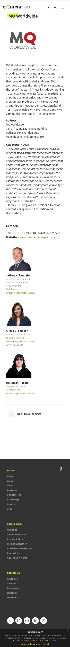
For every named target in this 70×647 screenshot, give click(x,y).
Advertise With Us (17, 557)
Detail (46, 644)
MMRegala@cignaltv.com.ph (20, 393)
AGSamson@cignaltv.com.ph (20, 341)
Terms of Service (16, 534)
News (10, 485)
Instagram (13, 588)
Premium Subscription (19, 548)
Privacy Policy (15, 539)
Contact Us (13, 553)
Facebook (12, 578)
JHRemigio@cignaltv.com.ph (20, 292)
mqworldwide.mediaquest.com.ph (39, 237)
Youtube (11, 597)
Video (10, 480)
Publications (14, 494)
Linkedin (12, 592)
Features (12, 490)
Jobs (9, 508)
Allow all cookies (30, 643)
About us (12, 529)
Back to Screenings (29, 414)
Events (11, 504)
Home (10, 476)
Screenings (13, 499)
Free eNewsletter (17, 543)
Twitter (11, 583)
